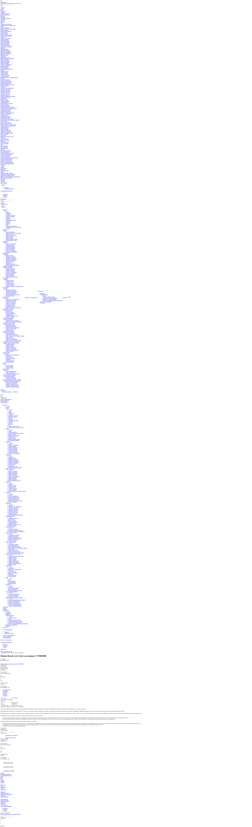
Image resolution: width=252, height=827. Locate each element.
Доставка (5, 694)
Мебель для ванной (12, 471)
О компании (3, 789)
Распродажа (3, 787)
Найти (2, 818)
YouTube (5, 196)
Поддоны (10, 494)
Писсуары (10, 587)
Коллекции (3, 785)
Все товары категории (5, 774)
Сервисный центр (12, 617)
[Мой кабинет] (1, 393)
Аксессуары (11, 568)
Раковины (10, 457)
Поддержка (3, 802)
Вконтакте (5, 194)
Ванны (9, 431)
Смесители (10, 505)
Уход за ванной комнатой (14, 594)
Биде (9, 579)
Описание (5, 691)
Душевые (10, 484)
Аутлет (10, 410)
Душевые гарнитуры (13, 518)
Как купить (5, 692)
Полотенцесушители (13, 529)
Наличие (5, 695)
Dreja (2, 779)
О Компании (8, 613)
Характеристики (7, 689)
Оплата (4, 693)
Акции (2, 786)
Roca (2, 777)
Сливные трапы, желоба (13, 535)
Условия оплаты (4, 799)
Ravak (2, 776)
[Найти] (2, 6)
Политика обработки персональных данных (10, 814)
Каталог (7, 407)
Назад (8, 406)
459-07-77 (3, 181)
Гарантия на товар (5, 801)
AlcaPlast (2, 781)
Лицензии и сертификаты (6, 794)
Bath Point (3, 792)
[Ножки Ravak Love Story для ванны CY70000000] (12, 663)
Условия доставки (5, 800)
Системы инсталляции (13, 544)
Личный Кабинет (4, 796)
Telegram (5, 195)
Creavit (2, 780)
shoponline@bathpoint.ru (7, 191)
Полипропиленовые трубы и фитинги (17, 600)
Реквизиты (3, 795)
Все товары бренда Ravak (6, 775)
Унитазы (10, 444)
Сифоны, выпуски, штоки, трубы (15, 556)
